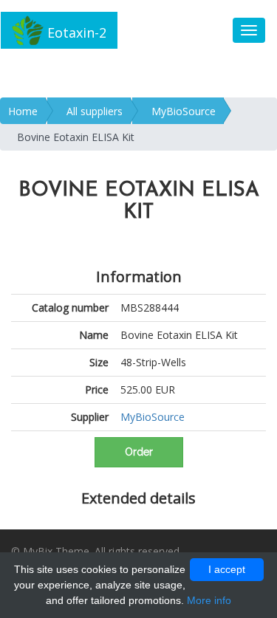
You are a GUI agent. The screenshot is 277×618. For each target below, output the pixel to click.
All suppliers (94, 111)
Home (23, 111)
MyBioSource (183, 111)
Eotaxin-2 (75, 32)
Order (139, 452)
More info (209, 600)
